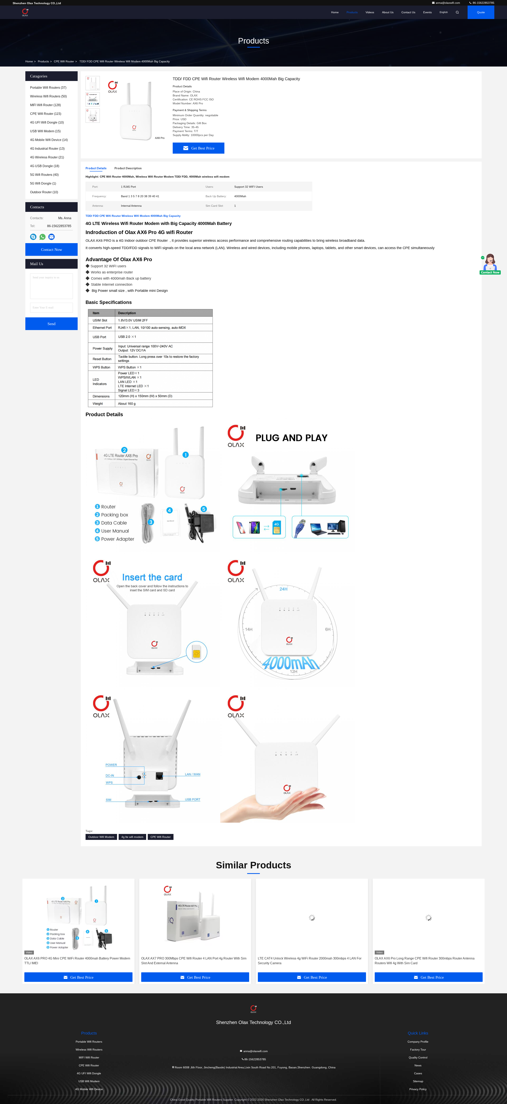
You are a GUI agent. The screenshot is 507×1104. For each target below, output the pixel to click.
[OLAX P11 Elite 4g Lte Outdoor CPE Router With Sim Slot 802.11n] (429, 918)
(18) (44, 166)
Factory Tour (418, 1049)
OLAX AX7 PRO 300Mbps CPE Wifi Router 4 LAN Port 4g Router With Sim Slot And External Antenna (77, 961)
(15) (45, 131)
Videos (370, 12)
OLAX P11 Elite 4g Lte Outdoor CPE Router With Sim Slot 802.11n (428, 958)
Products (352, 12)
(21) (47, 157)
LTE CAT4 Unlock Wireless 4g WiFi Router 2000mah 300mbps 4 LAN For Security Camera (193, 961)
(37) (48, 87)
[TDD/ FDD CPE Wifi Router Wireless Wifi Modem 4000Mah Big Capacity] (134, 109)
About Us (388, 12)
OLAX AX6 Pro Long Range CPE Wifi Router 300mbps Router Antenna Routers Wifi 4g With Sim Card (308, 961)
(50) (48, 96)
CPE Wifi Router (64, 61)
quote (481, 12)
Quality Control (418, 1057)
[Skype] (33, 236)
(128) (45, 105)
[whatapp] (42, 237)
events (427, 12)
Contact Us (408, 12)
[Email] (51, 236)
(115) (45, 113)
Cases (418, 1073)
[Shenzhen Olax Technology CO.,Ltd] (25, 12)
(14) (49, 140)
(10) (47, 122)
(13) (47, 148)
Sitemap (418, 1081)
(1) (43, 183)
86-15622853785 (483, 2)
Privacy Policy (418, 1089)
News (418, 1065)
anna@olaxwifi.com (448, 2)
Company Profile (418, 1041)
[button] (29, 927)
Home (335, 12)
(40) (44, 174)
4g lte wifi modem (132, 836)
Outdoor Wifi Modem (101, 836)
